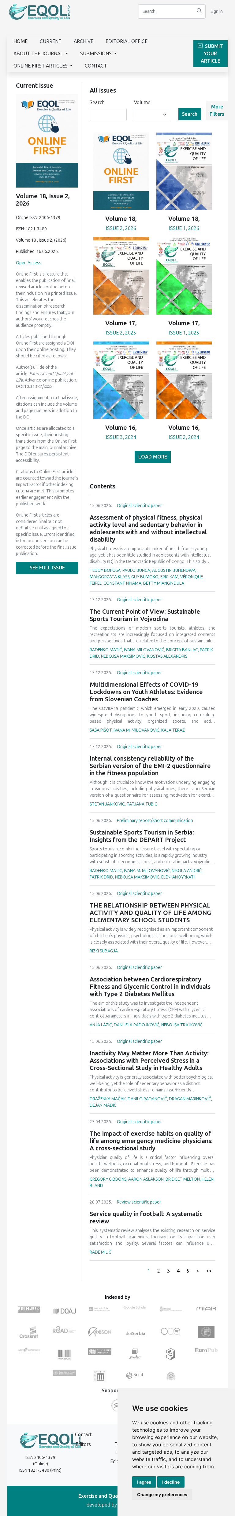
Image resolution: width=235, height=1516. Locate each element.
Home (20, 41)
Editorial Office (126, 41)
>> (209, 1271)
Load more (152, 457)
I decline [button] (171, 1482)
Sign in (217, 11)
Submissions (96, 54)
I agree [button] (144, 1482)
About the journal (38, 54)
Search (97, 102)
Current (51, 41)
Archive (83, 41)
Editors (83, 1444)
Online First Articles (41, 66)
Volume (142, 102)
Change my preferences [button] (162, 1494)
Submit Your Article (212, 53)
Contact (96, 66)
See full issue (47, 568)
